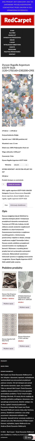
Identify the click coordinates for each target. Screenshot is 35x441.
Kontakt (12, 54)
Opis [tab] (6, 205)
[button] (29, 77)
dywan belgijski (19, 196)
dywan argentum (7, 196)
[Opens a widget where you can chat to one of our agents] (28, 437)
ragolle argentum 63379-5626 (17, 198)
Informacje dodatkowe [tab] (17, 205)
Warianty (8, 165)
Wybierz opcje (8, 303)
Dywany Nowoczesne (16, 193)
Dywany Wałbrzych (7, 371)
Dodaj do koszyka (14, 184)
